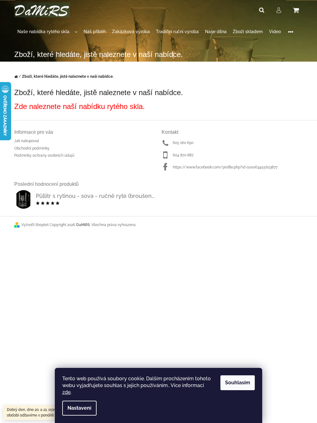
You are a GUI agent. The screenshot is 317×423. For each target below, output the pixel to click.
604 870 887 (183, 155)
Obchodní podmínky (32, 148)
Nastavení (79, 408)
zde (66, 392)
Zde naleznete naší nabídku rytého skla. (79, 106)
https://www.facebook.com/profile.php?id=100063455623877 (225, 167)
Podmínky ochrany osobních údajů (44, 155)
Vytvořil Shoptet (35, 225)
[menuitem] (47, 32)
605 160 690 (183, 143)
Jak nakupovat (26, 141)
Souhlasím (237, 383)
